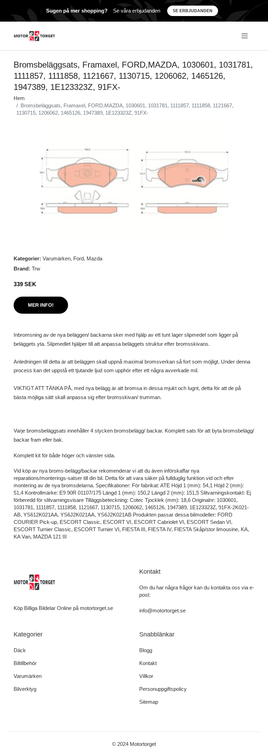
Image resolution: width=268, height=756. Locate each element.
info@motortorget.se (162, 610)
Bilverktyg (25, 689)
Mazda (94, 258)
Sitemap (148, 702)
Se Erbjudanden (193, 10)
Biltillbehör (25, 663)
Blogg (145, 650)
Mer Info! (41, 305)
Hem (19, 98)
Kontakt (148, 663)
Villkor (146, 676)
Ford (78, 258)
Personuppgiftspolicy (163, 689)
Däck (20, 650)
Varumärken (56, 258)
